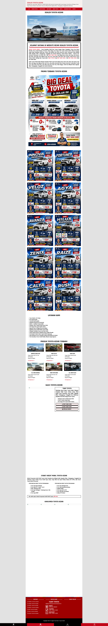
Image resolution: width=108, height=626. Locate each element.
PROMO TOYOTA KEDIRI (33, 601)
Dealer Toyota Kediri (60, 620)
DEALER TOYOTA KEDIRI (35, 3)
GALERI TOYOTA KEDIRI (33, 613)
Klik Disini (56, 496)
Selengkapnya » (31, 360)
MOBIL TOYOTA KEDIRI (33, 605)
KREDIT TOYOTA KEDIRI (33, 607)
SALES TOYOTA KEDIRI (33, 611)
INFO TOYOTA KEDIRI (32, 609)
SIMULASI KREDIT (67, 409)
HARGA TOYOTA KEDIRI (33, 603)
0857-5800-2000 (53, 55)
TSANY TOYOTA (51, 58)
